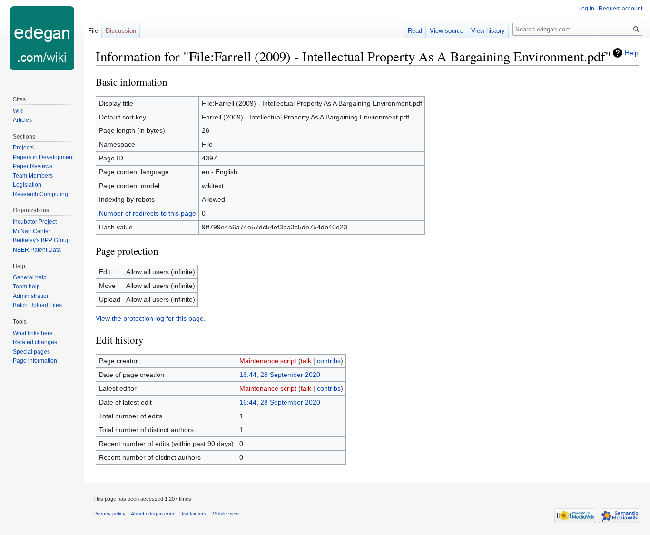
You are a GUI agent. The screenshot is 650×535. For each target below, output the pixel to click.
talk (306, 361)
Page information (35, 360)
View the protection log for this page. (151, 318)
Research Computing (40, 194)
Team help (26, 286)
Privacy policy (109, 513)
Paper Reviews (32, 166)
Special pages (31, 351)
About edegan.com (152, 513)
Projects (23, 147)
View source (446, 30)
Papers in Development (43, 157)
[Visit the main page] (42, 38)
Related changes (35, 342)
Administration (31, 296)
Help (632, 53)
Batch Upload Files (37, 305)
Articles (22, 120)
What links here (33, 333)
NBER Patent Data (37, 250)
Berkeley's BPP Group (41, 240)
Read (415, 30)
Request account (620, 8)
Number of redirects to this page (147, 213)
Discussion (121, 30)
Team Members (33, 175)
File (93, 30)
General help (30, 277)
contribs (329, 361)
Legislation (27, 184)
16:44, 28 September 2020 (279, 374)
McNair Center (31, 231)
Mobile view (225, 513)
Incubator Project (35, 221)
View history (488, 30)
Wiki (18, 111)
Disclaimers (193, 513)
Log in (586, 8)
